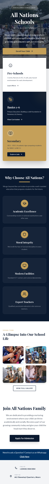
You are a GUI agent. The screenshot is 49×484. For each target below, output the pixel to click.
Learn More (11, 86)
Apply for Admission (24, 438)
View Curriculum (13, 119)
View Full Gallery (24, 388)
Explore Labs (15, 154)
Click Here (24, 456)
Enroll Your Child (23, 51)
